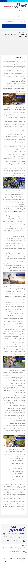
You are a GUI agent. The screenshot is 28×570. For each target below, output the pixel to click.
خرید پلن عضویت (12, 1)
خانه (26, 10)
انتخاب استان (3, 1)
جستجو (14, 25)
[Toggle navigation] (2, 5)
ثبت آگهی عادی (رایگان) (7, 6)
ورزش (24, 10)
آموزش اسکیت (14, 211)
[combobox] (20, 21)
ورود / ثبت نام (24, 1)
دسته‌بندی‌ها (13, 6)
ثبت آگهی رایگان (10, 507)
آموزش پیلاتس (17, 231)
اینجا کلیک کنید (7, 540)
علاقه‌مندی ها (18, 1)
